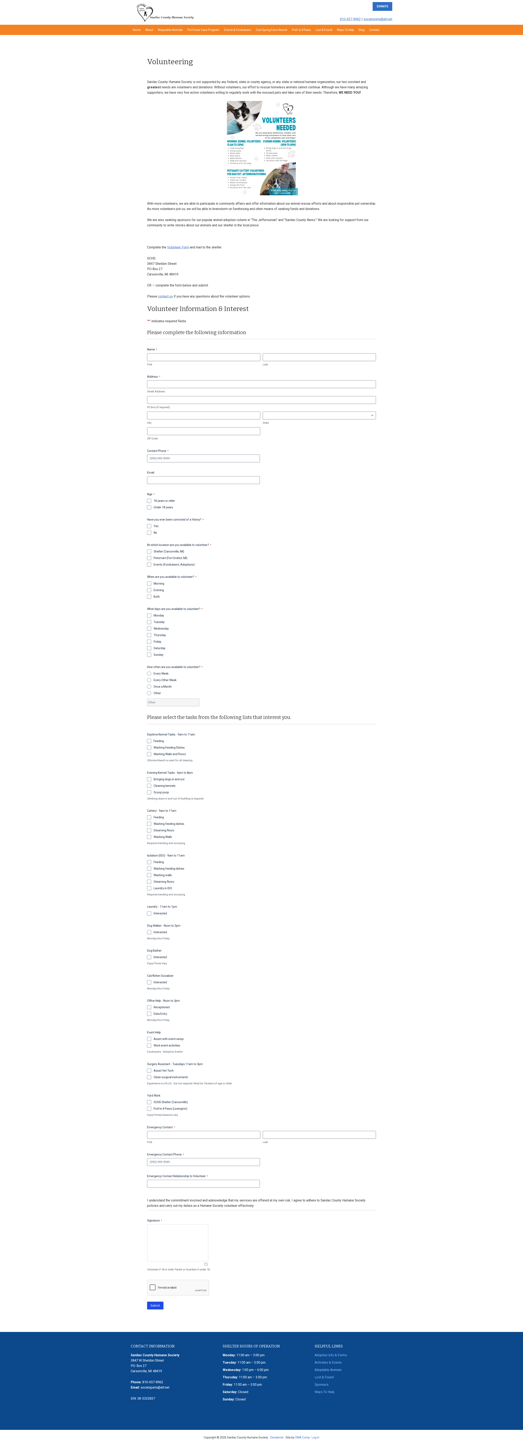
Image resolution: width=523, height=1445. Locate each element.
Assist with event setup (169, 1039)
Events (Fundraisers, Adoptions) (174, 564)
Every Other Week (165, 680)
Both (157, 596)
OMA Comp (302, 1437)
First (149, 364)
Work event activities (167, 1045)
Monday (159, 615)
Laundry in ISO (163, 888)
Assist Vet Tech (164, 1070)
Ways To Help (324, 1392)
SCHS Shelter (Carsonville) (171, 1102)
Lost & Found (324, 1377)
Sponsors (322, 1385)
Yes (156, 526)
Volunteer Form (178, 247)
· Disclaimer (276, 1437)
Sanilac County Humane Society (165, 12)
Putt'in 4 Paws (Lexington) (170, 1108)
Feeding (159, 741)
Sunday (158, 654)
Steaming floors (164, 830)
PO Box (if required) (158, 407)
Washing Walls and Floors (170, 754)
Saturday (159, 648)
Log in (315, 1437)
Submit (155, 1305)
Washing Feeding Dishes (169, 747)
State (266, 422)
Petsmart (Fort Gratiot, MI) (170, 558)
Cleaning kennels (164, 785)
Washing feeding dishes (169, 823)
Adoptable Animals (328, 1370)
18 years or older (164, 500)
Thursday (160, 635)
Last (265, 364)
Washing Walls (163, 837)
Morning (159, 583)
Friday (157, 641)
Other (157, 693)
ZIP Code (152, 438)
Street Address (156, 391)
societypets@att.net (377, 19)
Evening (159, 590)
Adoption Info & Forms (331, 1355)
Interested (160, 913)
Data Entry (160, 1013)
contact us (165, 296)
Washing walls (163, 875)
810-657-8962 (350, 19)
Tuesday (159, 622)
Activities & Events (328, 1362)
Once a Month (163, 686)
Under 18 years (163, 507)
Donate (382, 6)
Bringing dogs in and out (169, 779)
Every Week (161, 673)
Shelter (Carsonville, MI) (169, 551)
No (155, 532)
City (149, 422)
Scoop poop (161, 792)
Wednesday (161, 628)
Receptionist (162, 1007)
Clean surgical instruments (171, 1077)
